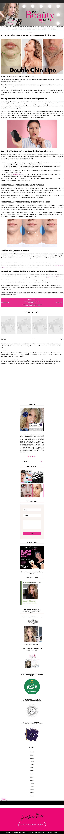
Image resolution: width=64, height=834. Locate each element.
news (31, 305)
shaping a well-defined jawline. (52, 277)
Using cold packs (17, 174)
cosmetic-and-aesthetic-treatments (32, 301)
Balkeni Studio (52, 832)
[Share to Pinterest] (61, 302)
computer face (32, 299)
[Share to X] (58, 302)
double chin (27, 304)
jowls (27, 305)
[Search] (41, 461)
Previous (4, 339)
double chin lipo (36, 304)
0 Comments (5, 302)
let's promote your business (32, 825)
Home (33, 339)
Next (61, 339)
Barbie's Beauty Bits (22, 832)
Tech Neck (36, 305)
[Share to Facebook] (56, 302)
